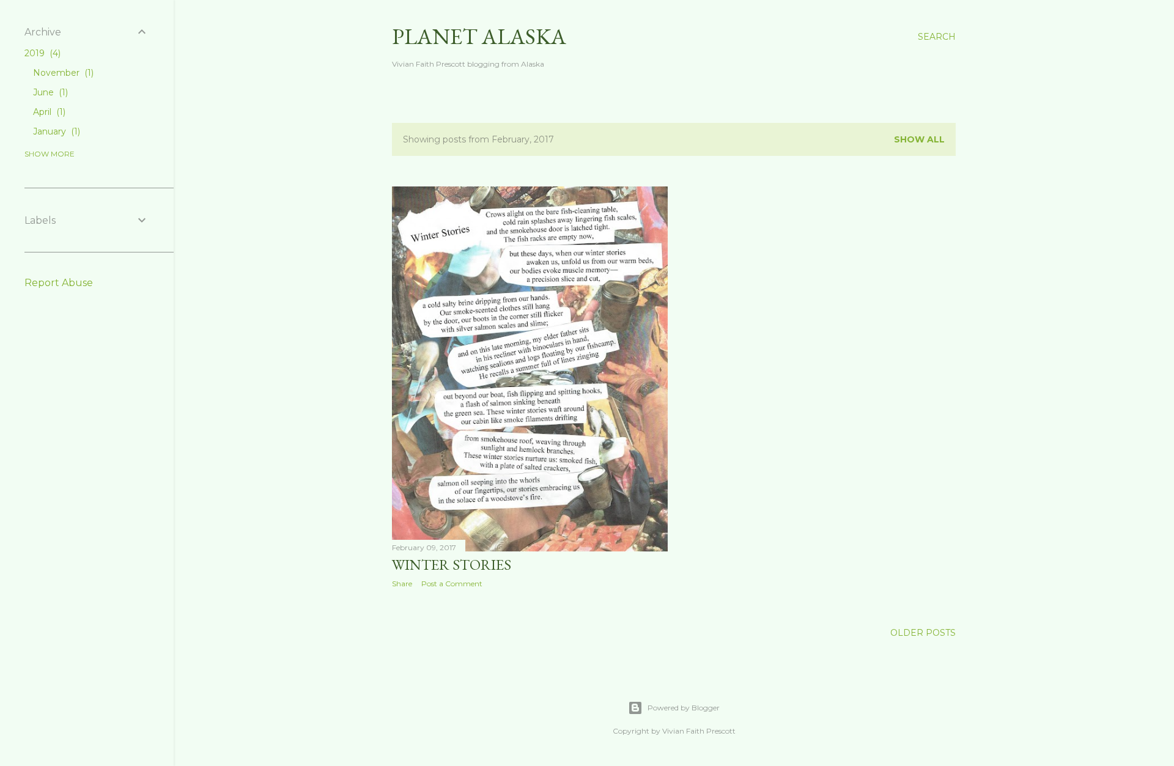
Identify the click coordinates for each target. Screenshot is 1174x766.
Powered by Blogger (684, 707)
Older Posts (923, 632)
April (48, 111)
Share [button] (402, 583)
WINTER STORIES (451, 564)
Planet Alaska (479, 36)
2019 (41, 53)
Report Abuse (58, 283)
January (55, 131)
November (62, 72)
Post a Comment (451, 583)
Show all (919, 139)
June (49, 92)
